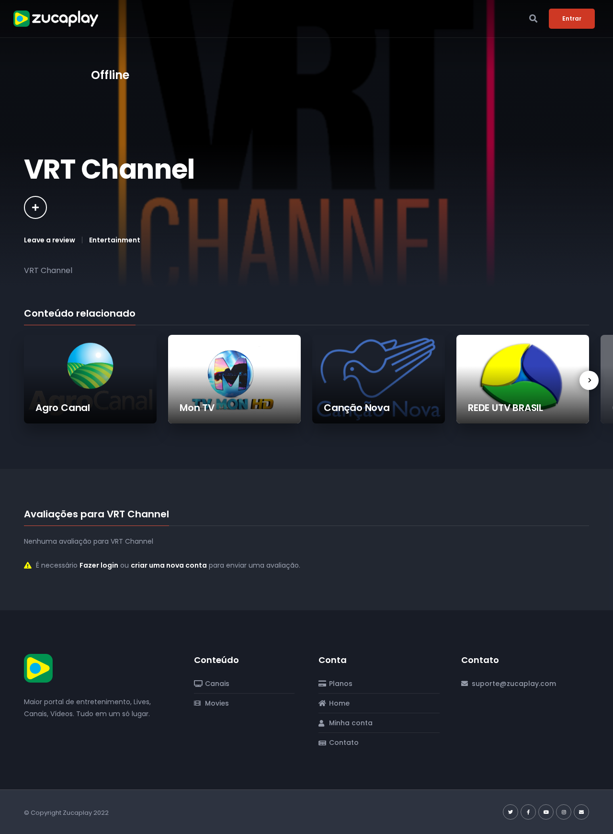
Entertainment (114, 240)
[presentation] (589, 380)
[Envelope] (581, 812)
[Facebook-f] (528, 812)
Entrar (571, 18)
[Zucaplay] (38, 667)
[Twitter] (510, 812)
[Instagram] (563, 812)
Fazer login (98, 565)
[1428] (35, 207)
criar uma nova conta (169, 565)
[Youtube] (546, 812)
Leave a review (49, 240)
